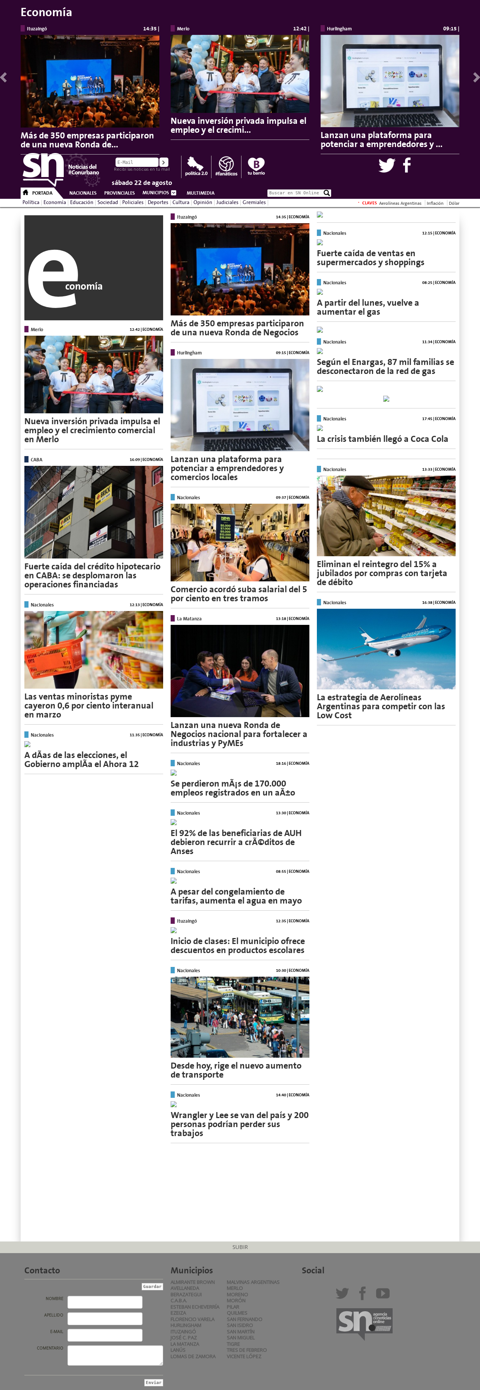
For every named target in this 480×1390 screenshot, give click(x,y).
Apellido (53, 1315)
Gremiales (254, 202)
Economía (55, 202)
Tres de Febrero (247, 1349)
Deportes (158, 202)
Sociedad (108, 202)
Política (30, 202)
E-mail (56, 1331)
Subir (240, 1246)
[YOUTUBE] (384, 1296)
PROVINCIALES (119, 193)
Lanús (178, 1349)
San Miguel (241, 1337)
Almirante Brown (193, 1282)
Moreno (237, 1294)
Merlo (235, 1288)
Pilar (233, 1306)
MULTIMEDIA (200, 193)
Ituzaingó (183, 1331)
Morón (236, 1300)
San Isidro (240, 1325)
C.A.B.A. (179, 1300)
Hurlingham (186, 1325)
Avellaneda (185, 1288)
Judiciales (227, 202)
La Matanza (185, 1343)
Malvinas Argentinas (253, 1282)
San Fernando (244, 1319)
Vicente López (244, 1356)
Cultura (180, 202)
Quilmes (237, 1312)
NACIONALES (83, 193)
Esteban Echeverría (195, 1306)
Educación (81, 202)
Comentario (50, 1348)
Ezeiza (178, 1312)
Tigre (233, 1343)
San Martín (241, 1331)
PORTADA (42, 193)
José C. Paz (184, 1337)
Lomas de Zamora (193, 1356)
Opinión (203, 202)
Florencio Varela (192, 1319)
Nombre (54, 1298)
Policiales (133, 202)
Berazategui (186, 1294)
